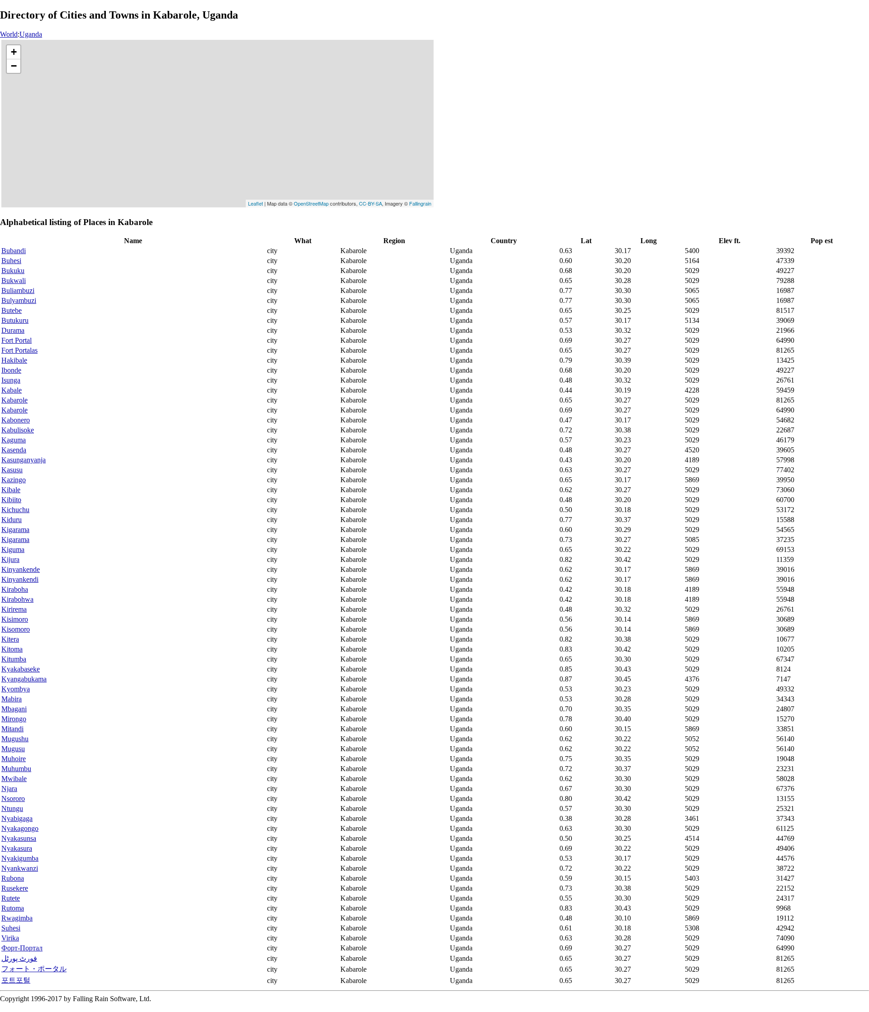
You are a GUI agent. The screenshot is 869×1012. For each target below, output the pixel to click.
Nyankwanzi (19, 868)
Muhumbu (16, 768)
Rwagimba (17, 918)
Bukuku (12, 270)
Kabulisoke (17, 430)
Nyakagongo (19, 828)
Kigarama (15, 529)
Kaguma (13, 440)
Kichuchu (15, 509)
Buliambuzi (17, 290)
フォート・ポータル (34, 969)
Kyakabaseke (20, 669)
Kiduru (11, 519)
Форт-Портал (22, 948)
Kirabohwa (17, 599)
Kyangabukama (24, 679)
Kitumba (13, 659)
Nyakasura (16, 848)
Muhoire (13, 759)
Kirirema (14, 609)
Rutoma (12, 908)
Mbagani (14, 709)
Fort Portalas (19, 350)
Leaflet (255, 203)
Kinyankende (20, 569)
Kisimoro (14, 619)
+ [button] (14, 52)
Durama (12, 330)
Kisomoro (15, 629)
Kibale (10, 490)
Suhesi (10, 928)
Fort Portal (16, 340)
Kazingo (13, 480)
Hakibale (14, 360)
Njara (9, 788)
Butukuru (15, 320)
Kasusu (12, 470)
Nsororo (13, 798)
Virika (10, 938)
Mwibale (14, 778)
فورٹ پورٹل (19, 958)
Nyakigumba (19, 858)
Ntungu (12, 808)
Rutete (10, 898)
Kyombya (15, 689)
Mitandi (12, 729)
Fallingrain (420, 203)
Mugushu (15, 739)
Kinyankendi (19, 579)
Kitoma (12, 649)
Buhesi (11, 260)
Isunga (10, 380)
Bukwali (13, 280)
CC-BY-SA (370, 203)
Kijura (10, 559)
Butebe (11, 310)
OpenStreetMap (311, 203)
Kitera (10, 639)
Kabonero (15, 420)
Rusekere (14, 888)
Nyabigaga (17, 818)
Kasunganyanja (23, 460)
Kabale (11, 390)
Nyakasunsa (18, 838)
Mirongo (13, 719)
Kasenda (13, 450)
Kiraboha (14, 589)
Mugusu (13, 749)
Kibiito (11, 500)
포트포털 (15, 980)
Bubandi (13, 250)
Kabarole (14, 400)
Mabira (11, 699)
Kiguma (12, 549)
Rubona (12, 878)
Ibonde (11, 370)
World (9, 34)
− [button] (14, 66)
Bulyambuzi (18, 300)
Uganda (30, 34)
